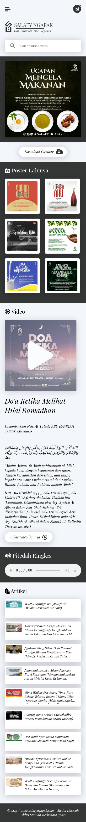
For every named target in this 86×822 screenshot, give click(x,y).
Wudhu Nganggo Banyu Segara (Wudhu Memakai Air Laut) (45, 606)
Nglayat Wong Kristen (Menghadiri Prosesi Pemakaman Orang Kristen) (49, 716)
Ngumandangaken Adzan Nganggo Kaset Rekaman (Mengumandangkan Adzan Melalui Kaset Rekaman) (50, 674)
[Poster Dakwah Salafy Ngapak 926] (62, 196)
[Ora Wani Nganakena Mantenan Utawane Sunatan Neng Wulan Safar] (14, 737)
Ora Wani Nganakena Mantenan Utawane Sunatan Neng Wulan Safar (49, 739)
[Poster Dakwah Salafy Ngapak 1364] (22, 196)
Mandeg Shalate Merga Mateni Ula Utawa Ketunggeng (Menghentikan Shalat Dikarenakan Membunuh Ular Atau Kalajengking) (50, 632)
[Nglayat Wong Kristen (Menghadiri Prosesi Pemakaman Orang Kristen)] (14, 715)
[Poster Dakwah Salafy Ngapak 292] (62, 276)
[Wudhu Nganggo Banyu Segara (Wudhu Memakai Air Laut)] (14, 604)
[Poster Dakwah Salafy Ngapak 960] (22, 276)
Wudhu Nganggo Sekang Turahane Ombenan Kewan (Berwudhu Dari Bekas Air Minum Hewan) (48, 785)
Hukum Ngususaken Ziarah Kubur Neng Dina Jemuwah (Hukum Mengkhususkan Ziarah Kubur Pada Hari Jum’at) (49, 765)
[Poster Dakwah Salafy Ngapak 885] (62, 236)
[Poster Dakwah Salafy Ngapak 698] (22, 236)
